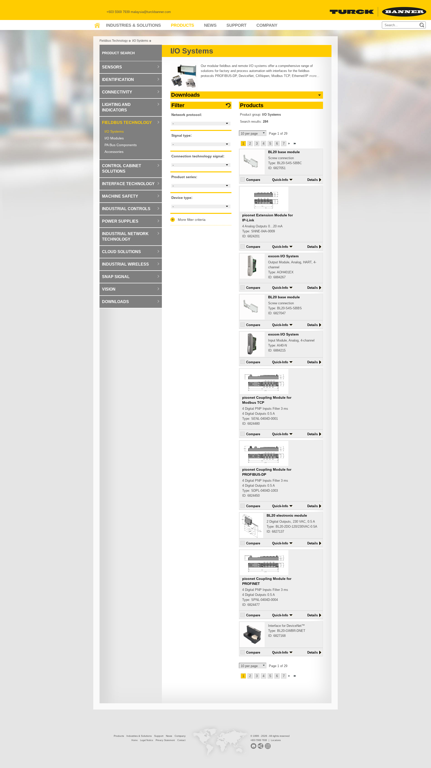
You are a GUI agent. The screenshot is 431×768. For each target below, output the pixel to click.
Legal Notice (146, 740)
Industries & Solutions (133, 25)
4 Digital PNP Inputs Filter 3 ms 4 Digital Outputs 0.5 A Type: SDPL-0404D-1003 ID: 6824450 (266, 482)
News (210, 25)
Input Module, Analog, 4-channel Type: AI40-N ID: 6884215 (291, 342)
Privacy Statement (165, 740)
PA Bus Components (121, 145)
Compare (253, 180)
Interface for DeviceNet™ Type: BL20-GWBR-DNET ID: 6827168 (286, 631)
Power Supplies (120, 221)
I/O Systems (140, 40)
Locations (276, 740)
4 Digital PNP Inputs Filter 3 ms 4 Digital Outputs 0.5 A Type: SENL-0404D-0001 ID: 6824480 (266, 410)
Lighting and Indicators (116, 107)
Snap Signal (116, 277)
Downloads (115, 302)
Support (236, 25)
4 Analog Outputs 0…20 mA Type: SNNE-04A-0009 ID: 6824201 (267, 225)
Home (134, 740)
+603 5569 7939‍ (258, 740)
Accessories (114, 152)
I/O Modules (114, 138)
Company (266, 25)
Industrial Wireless (125, 264)
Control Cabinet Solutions (121, 168)
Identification (118, 79)
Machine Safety (120, 196)
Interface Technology (128, 184)
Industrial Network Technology (125, 236)
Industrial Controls (126, 209)
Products (182, 25)
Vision (108, 289)
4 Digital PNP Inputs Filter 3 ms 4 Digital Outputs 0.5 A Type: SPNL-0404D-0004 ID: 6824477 (266, 592)
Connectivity (117, 92)
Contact (181, 740)
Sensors (112, 67)
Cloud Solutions (121, 252)
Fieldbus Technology (114, 40)
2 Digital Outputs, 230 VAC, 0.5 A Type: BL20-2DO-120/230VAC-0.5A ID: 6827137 (292, 523)
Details (312, 180)
